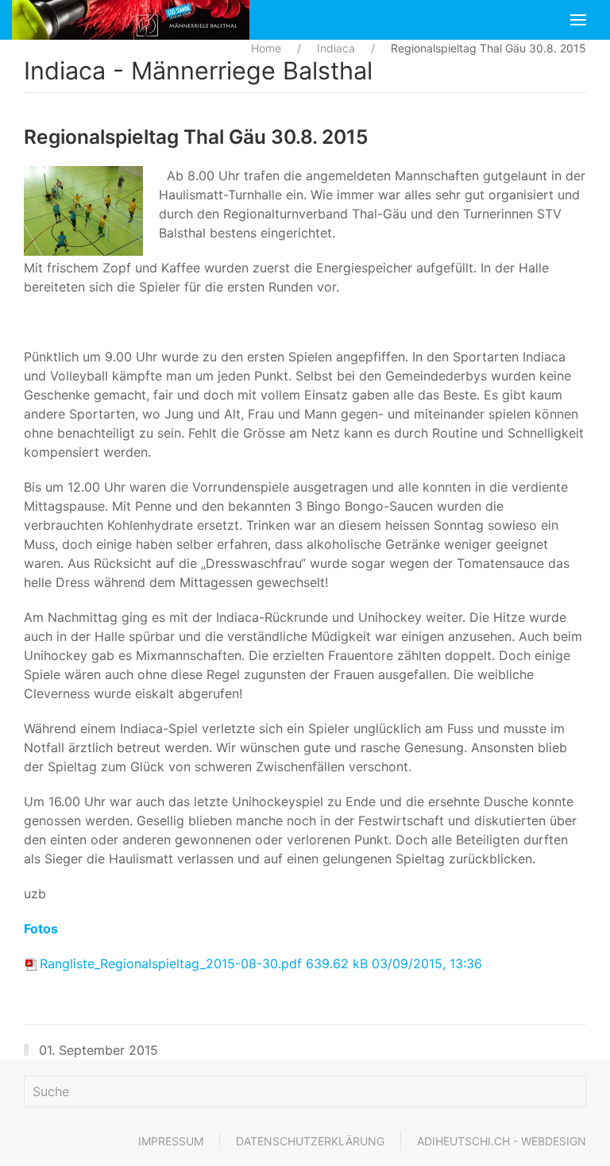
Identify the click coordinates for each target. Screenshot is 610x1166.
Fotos (41, 928)
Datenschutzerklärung (310, 1141)
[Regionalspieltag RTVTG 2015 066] (87, 211)
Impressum (170, 1141)
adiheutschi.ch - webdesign (501, 1141)
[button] (578, 20)
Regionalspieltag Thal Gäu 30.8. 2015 (196, 137)
